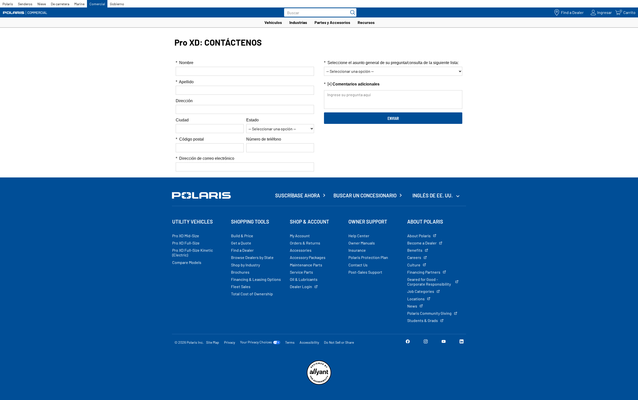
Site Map (212, 342)
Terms (290, 342)
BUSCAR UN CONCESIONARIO (365, 195)
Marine (79, 4)
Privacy (229, 342)
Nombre (184, 63)
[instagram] (426, 342)
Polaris (7, 4)
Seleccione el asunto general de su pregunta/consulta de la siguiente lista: (391, 63)
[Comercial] (24, 12)
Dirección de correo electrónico (205, 158)
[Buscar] (351, 12)
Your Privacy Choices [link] (256, 342)
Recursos (366, 22)
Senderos (25, 4)
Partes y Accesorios (332, 22)
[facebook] (408, 342)
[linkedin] (462, 342)
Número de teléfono (263, 139)
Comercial (97, 4)
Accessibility (309, 342)
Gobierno (117, 4)
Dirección (184, 101)
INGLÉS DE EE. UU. (433, 195)
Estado (252, 120)
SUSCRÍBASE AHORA (297, 195)
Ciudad (182, 120)
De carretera (60, 4)
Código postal (190, 139)
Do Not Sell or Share (339, 342)
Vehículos (273, 22)
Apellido (185, 82)
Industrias (298, 22)
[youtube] (444, 342)
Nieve (41, 4)
